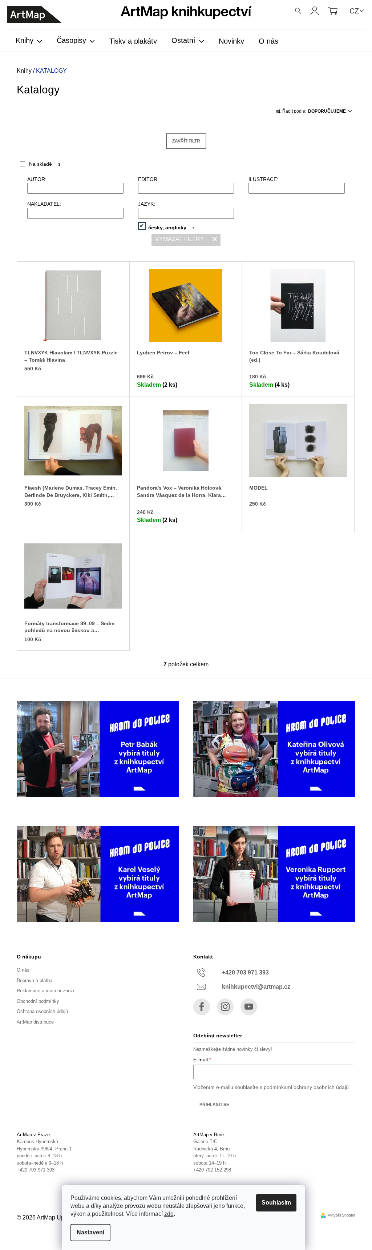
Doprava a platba (34, 980)
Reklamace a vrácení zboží (45, 990)
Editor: (148, 179)
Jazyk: (146, 204)
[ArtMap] (34, 14)
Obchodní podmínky (38, 1001)
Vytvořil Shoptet (341, 1215)
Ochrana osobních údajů (42, 1011)
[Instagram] (225, 1006)
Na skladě (44, 164)
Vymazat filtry (179, 239)
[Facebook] (201, 1006)
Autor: (36, 179)
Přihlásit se (214, 1104)
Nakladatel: (44, 204)
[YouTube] (248, 1006)
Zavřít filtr (186, 141)
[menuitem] (28, 41)
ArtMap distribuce (35, 1022)
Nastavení (90, 1232)
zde (169, 1214)
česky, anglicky (171, 227)
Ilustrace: (263, 179)
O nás (23, 970)
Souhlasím (276, 1202)
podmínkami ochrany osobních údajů (306, 1087)
